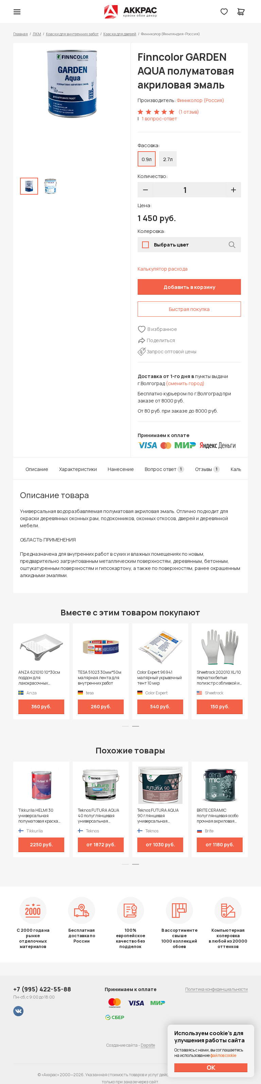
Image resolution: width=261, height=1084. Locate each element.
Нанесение (121, 469)
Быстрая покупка (189, 309)
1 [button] (125, 726)
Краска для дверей (119, 33)
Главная (20, 33)
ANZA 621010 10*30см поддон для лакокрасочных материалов (39, 678)
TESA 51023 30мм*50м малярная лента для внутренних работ (99, 678)
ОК (211, 1067)
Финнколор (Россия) (200, 100)
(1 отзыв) (188, 112)
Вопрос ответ (163, 469)
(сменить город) (185, 383)
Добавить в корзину (189, 287)
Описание (36, 469)
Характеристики (78, 469)
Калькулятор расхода (163, 268)
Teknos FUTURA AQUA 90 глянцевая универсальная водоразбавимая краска (158, 816)
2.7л (168, 159)
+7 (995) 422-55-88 (42, 989)
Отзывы (206, 469)
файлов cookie (223, 1055)
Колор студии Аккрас (130, 12)
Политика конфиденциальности (216, 989)
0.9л (147, 159)
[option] (72, 84)
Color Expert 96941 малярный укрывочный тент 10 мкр (159, 678)
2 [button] (135, 726)
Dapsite (148, 1045)
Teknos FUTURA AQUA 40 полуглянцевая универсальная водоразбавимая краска (98, 816)
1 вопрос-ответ (159, 118)
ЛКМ (37, 33)
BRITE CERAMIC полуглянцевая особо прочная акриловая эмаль (217, 816)
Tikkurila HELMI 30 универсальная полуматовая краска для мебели (38, 816)
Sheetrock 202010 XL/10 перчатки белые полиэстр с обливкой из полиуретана (219, 678)
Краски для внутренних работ (72, 33)
